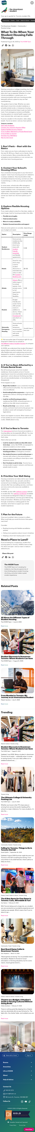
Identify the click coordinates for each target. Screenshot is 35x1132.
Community (6, 20)
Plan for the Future (7, 137)
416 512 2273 (9, 1090)
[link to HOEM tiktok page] (30, 1101)
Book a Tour (23, 1047)
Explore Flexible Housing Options (11, 129)
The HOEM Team (25, 41)
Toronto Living (5, 28)
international (7, 431)
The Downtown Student (8, 26)
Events (13, 20)
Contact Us (7, 1086)
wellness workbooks (20, 493)
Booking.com (17, 276)
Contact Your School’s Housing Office (13, 127)
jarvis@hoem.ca (10, 1093)
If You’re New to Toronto (9, 133)
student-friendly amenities (16, 251)
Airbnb (15, 280)
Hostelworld (17, 316)
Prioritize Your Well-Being (9, 135)
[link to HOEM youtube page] (26, 1101)
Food (17, 20)
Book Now (11, 1047)
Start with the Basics (7, 125)
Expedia (17, 274)
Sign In (29, 1055)
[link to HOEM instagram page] (22, 1101)
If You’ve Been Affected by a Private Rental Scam (16, 131)
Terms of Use (22, 1125)
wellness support (21, 491)
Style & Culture (25, 20)
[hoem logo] (4, 2)
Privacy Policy (13, 1125)
